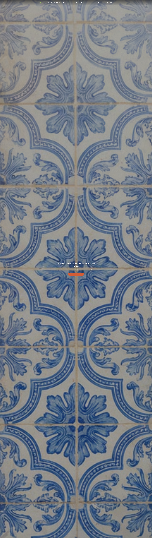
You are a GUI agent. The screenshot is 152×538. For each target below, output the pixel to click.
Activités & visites (70, 2)
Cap (40, 3)
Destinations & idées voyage (110, 2)
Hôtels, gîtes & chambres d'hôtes (57, 2)
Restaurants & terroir (97, 2)
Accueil (47, 2)
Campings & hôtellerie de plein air (83, 2)
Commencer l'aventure (76, 274)
